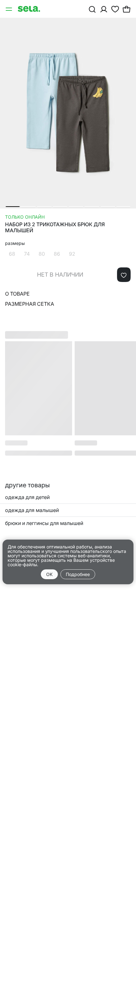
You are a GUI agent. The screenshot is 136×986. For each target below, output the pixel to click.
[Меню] (9, 9)
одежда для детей (27, 497)
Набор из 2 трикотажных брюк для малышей (55, 227)
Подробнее (78, 574)
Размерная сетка (29, 304)
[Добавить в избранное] (124, 274)
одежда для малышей (32, 510)
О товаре (17, 294)
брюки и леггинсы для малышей (44, 523)
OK (49, 574)
